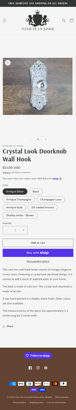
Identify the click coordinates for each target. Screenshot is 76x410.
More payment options (38, 261)
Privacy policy (19, 402)
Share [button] (10, 326)
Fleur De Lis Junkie (24, 397)
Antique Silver (15, 191)
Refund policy (62, 397)
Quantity (7, 223)
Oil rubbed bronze (42, 207)
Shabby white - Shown (20, 215)
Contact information (56, 402)
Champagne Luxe (50, 199)
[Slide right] (46, 139)
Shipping (6, 172)
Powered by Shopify (42, 397)
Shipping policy (37, 402)
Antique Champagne (18, 199)
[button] (4, 20)
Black (36, 191)
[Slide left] (30, 139)
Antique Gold (14, 207)
